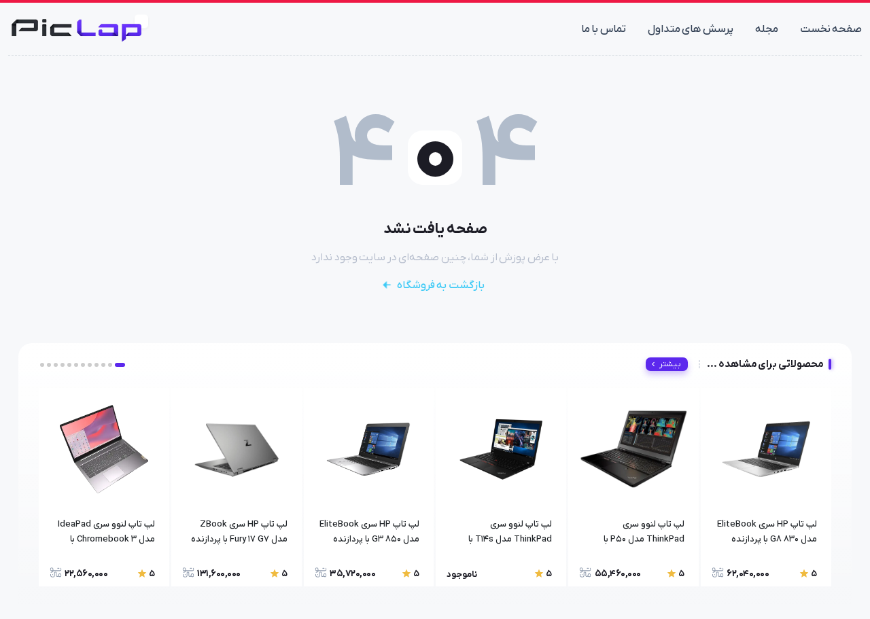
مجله (766, 29)
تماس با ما (603, 29)
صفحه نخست (831, 29)
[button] (120, 365)
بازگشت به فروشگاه (441, 285)
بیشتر (670, 364)
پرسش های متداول (690, 29)
